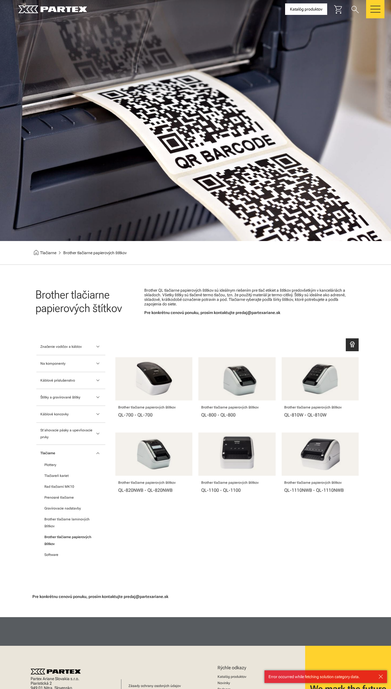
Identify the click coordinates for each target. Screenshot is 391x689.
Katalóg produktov (232, 677)
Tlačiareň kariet (56, 476)
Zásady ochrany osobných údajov (155, 686)
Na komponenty (53, 364)
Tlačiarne (47, 453)
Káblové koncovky (54, 414)
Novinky (224, 683)
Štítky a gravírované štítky (60, 397)
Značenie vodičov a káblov (61, 347)
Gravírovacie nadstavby (62, 508)
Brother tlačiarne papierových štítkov (67, 540)
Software (51, 555)
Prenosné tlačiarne (59, 497)
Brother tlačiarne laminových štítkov (67, 522)
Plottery (50, 465)
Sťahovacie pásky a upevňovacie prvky (66, 433)
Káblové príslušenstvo (57, 380)
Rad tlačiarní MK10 (59, 487)
